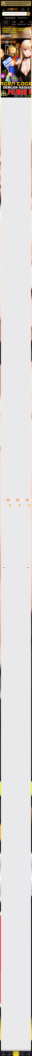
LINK (22, 1054)
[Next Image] (28, 567)
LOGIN (9, 1054)
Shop (3, 10)
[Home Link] (13, 9)
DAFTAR (16, 1054)
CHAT (29, 1054)
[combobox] (14, 14)
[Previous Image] (4, 567)
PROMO (3, 1054)
